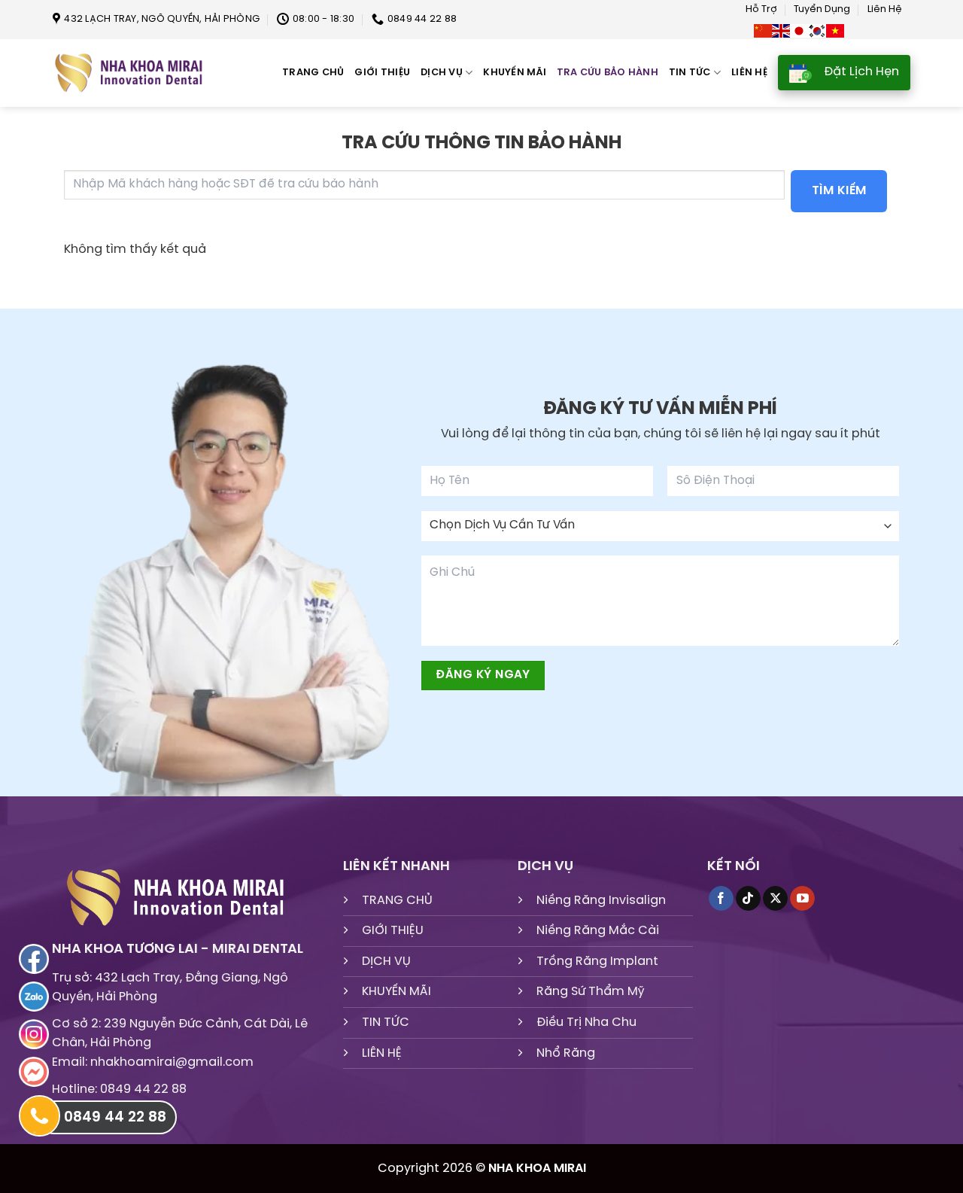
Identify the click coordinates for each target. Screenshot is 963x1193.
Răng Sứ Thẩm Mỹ (590, 991)
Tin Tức (690, 73)
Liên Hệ (884, 9)
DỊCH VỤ (386, 961)
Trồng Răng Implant (597, 961)
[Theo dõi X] (775, 898)
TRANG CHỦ (397, 900)
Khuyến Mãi (514, 73)
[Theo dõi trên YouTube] (802, 898)
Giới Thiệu (382, 73)
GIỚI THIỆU (393, 930)
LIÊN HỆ (382, 1053)
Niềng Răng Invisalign (601, 900)
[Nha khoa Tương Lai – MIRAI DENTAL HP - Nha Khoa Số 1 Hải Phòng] (128, 73)
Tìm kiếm (839, 190)
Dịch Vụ (442, 73)
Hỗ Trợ (761, 9)
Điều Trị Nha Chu (586, 1022)
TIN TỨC (385, 1022)
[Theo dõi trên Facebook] (721, 898)
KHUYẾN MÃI (396, 991)
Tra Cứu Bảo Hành (607, 73)
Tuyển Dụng (822, 9)
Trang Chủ (313, 73)
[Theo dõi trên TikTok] (748, 898)
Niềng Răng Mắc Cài (597, 930)
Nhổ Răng (565, 1053)
